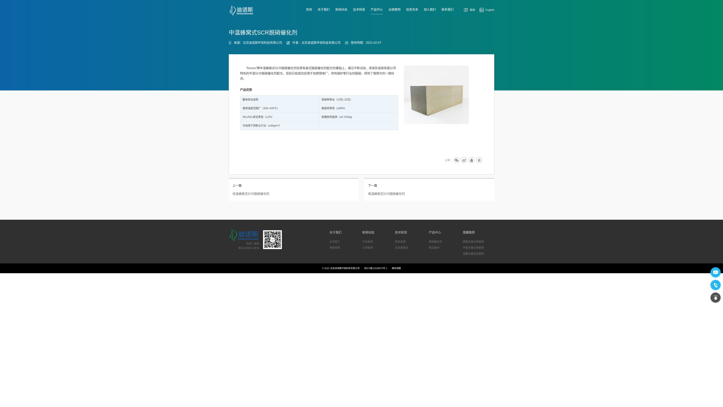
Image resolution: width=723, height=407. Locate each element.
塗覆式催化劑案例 (473, 253)
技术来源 (400, 241)
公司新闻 (367, 247)
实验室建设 (401, 247)
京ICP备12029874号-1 (375, 268)
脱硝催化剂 (435, 241)
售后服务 (434, 247)
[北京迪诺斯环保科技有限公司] (244, 10)
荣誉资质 (334, 247)
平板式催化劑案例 (473, 247)
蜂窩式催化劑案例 (473, 241)
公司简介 (334, 241)
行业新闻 (367, 241)
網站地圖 (396, 268)
